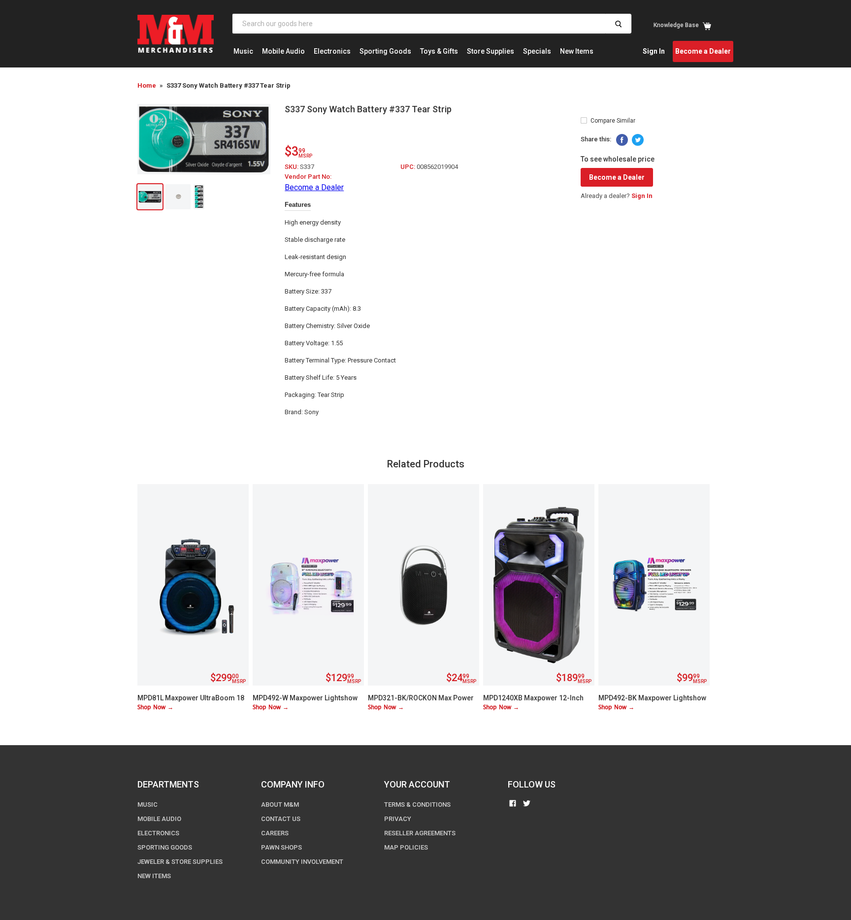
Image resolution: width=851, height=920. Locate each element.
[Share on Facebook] (622, 140)
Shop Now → (155, 707)
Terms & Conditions (417, 804)
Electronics (332, 51)
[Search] (618, 23)
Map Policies (406, 847)
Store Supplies (490, 51)
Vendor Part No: (308, 176)
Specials (537, 51)
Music (243, 51)
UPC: (408, 166)
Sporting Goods (385, 51)
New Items (576, 51)
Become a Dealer (703, 51)
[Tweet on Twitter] (638, 140)
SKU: (292, 166)
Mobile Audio (283, 51)
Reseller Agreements (420, 833)
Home (146, 85)
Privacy (397, 818)
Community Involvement (302, 861)
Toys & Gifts (439, 51)
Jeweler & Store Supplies (180, 861)
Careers (275, 833)
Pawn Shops (281, 847)
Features (298, 204)
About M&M (280, 804)
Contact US (280, 818)
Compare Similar (612, 120)
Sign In (654, 51)
